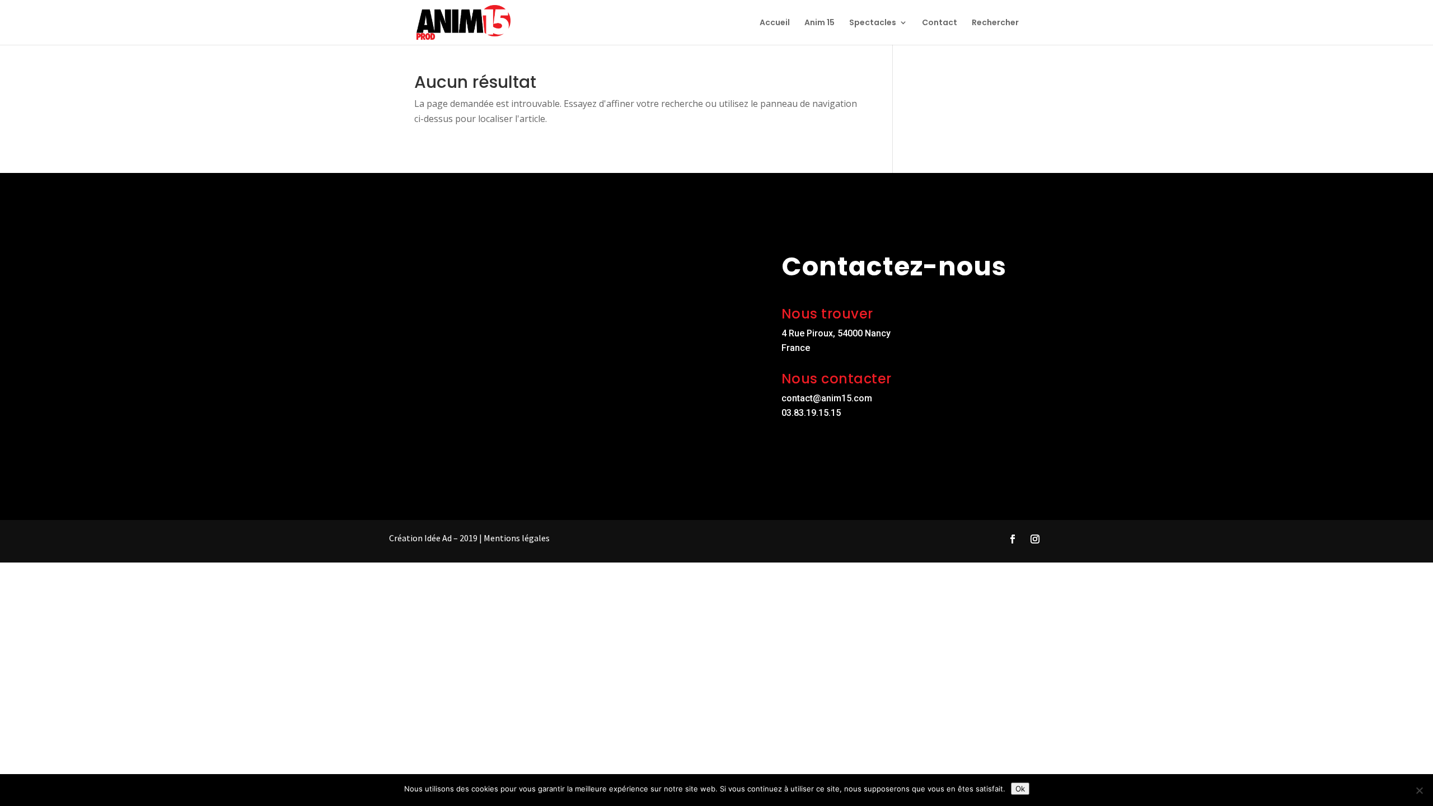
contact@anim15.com (826, 398)
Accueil (775, 23)
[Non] (1419, 790)
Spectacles (872, 23)
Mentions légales (517, 537)
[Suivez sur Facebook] (1013, 539)
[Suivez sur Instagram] (1035, 539)
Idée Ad (438, 537)
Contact (939, 23)
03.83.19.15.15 (811, 412)
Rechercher (995, 23)
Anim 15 (819, 23)
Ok (1020, 788)
